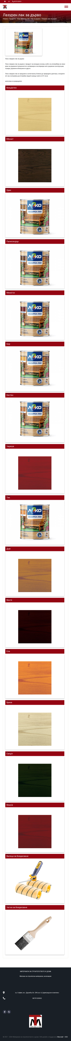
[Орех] (34, 215)
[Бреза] (34, 727)
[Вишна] (34, 830)
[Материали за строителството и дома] (5, 7)
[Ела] (34, 676)
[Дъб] (34, 574)
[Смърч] (34, 779)
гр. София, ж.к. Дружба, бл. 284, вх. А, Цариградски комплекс (37, 993)
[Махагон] (34, 318)
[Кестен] (34, 420)
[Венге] (34, 625)
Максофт (60, 1037)
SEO (66, 1037)
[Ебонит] (34, 164)
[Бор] (34, 369)
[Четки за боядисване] (34, 932)
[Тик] (34, 523)
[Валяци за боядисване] (34, 881)
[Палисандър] (34, 266)
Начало (5, 19)
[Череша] (34, 471)
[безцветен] (34, 113)
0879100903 (17, 1)
